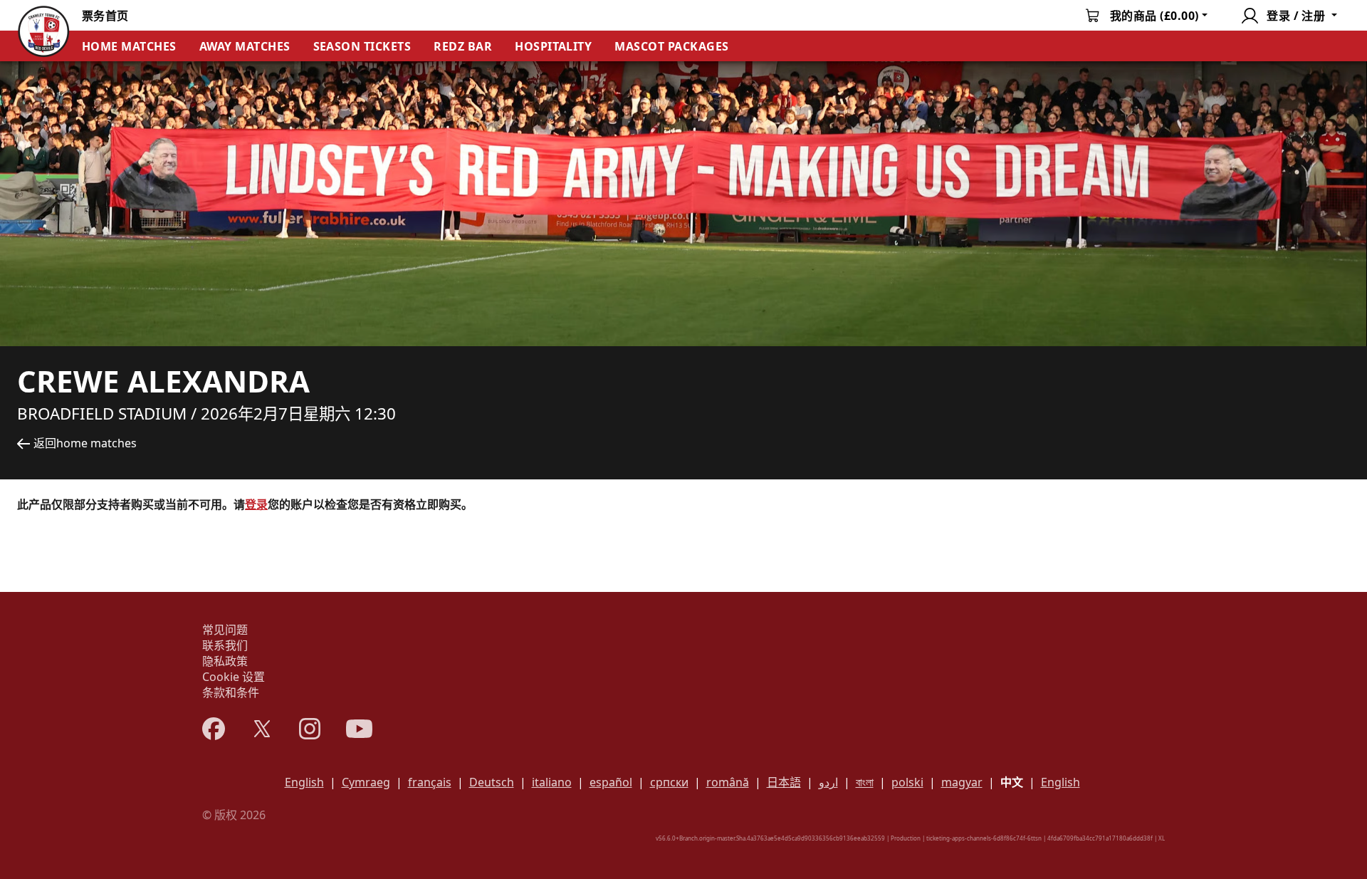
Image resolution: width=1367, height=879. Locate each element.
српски (669, 782)
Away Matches (244, 46)
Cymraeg (366, 782)
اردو (828, 782)
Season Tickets (362, 46)
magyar (962, 782)
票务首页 (105, 16)
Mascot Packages (671, 46)
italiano (552, 782)
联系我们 (225, 645)
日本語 (784, 782)
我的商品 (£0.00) (1154, 16)
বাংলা (865, 782)
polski (907, 782)
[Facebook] (213, 728)
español (611, 782)
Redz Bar (463, 46)
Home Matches (129, 46)
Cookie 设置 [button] (233, 677)
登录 (256, 504)
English (304, 782)
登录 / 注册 (1296, 16)
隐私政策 (225, 661)
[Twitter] (262, 728)
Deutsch (491, 782)
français (429, 782)
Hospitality (553, 46)
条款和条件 (230, 692)
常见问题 (225, 630)
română (727, 782)
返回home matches (85, 443)
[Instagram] (309, 728)
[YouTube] (359, 728)
